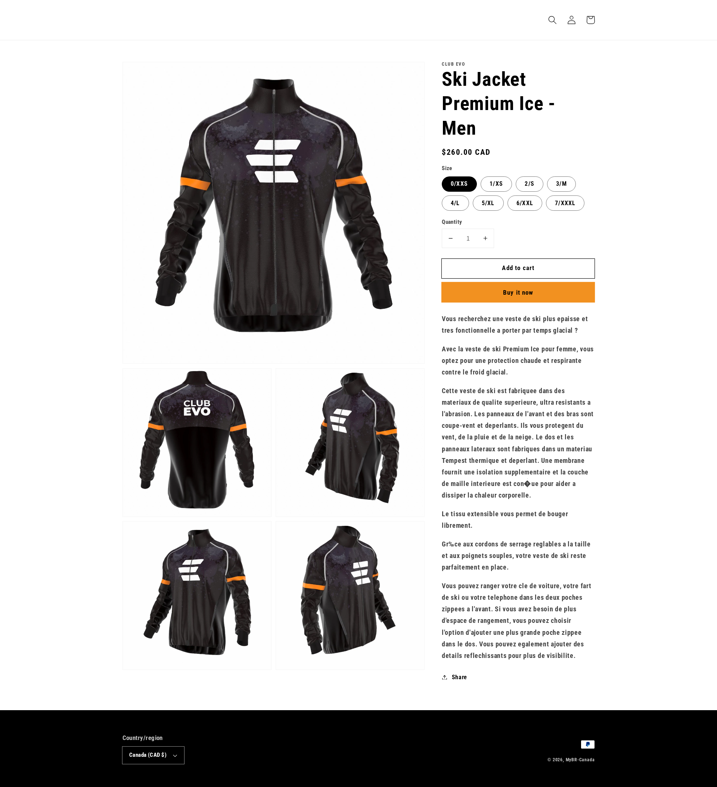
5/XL (488, 203)
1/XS (496, 183)
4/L (455, 203)
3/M (561, 183)
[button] (552, 19)
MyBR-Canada (580, 759)
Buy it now (518, 292)
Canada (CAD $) (148, 755)
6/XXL (524, 203)
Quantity (452, 222)
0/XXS (459, 183)
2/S (529, 183)
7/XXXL (565, 203)
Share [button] (459, 677)
